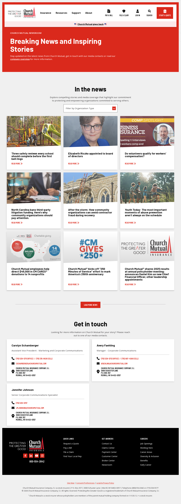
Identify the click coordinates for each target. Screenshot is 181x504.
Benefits (144, 461)
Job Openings (146, 444)
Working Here (146, 448)
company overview (20, 59)
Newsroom (107, 465)
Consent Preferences (85, 483)
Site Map (70, 483)
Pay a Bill (67, 448)
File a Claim (68, 452)
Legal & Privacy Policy (105, 483)
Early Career (145, 465)
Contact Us (107, 444)
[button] (45, 13)
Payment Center (109, 452)
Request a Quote (71, 444)
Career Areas (146, 452)
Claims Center (108, 448)
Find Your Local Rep (72, 456)
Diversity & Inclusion (149, 456)
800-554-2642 (36, 461)
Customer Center (110, 456)
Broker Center (108, 461)
